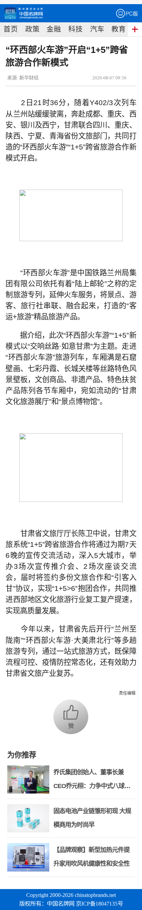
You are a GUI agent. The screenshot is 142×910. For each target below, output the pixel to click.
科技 (75, 29)
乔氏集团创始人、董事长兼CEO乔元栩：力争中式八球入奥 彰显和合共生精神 (91, 786)
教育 (118, 29)
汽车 (97, 29)
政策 (32, 29)
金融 (54, 29)
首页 (10, 29)
